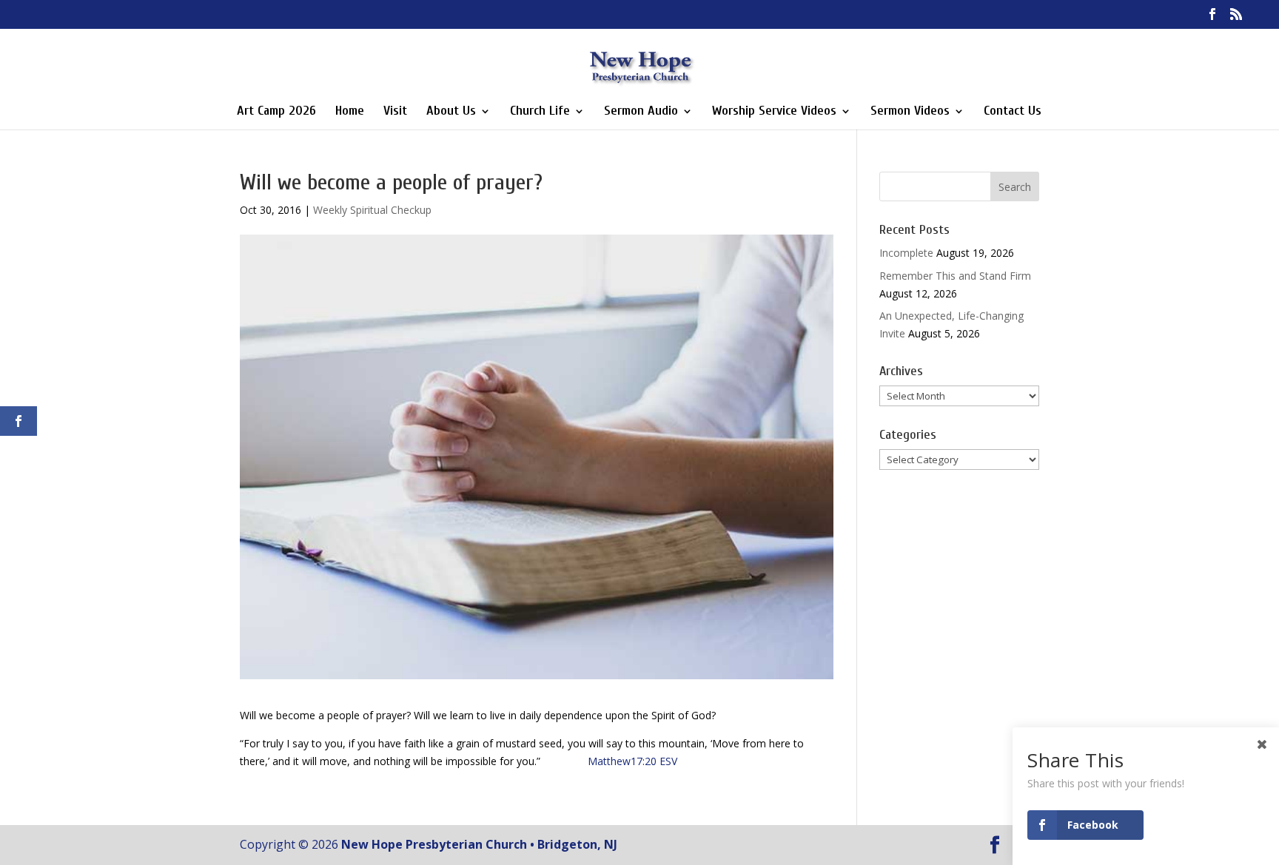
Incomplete (906, 253)
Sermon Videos (910, 112)
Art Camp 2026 (276, 112)
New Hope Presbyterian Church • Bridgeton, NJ (479, 844)
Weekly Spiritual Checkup (372, 210)
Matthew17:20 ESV (632, 761)
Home (349, 112)
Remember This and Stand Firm (955, 276)
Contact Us (1012, 112)
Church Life (540, 112)
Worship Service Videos (774, 112)
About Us (451, 112)
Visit (395, 112)
